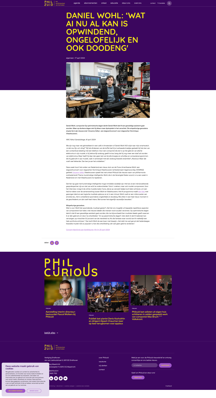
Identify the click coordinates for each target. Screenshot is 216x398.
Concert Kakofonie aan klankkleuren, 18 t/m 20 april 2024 (88, 230)
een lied (141, 191)
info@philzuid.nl (52, 371)
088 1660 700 (51, 373)
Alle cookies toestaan (15, 391)
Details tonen (34, 391)
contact (152, 3)
